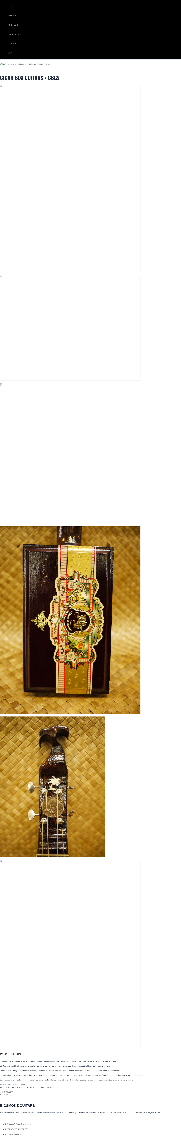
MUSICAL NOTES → (8, 1095)
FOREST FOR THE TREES (16, 1129)
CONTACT (12, 44)
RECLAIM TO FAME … (15, 1134)
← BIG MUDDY (6, 1092)
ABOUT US (12, 16)
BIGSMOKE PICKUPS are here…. (19, 1124)
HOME (10, 6)
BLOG (10, 53)
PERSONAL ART (14, 34)
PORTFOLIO (13, 25)
